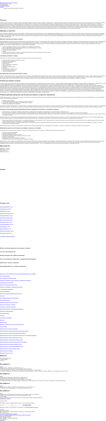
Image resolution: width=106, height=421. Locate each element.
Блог (12, 2)
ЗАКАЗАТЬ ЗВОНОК (4, 169)
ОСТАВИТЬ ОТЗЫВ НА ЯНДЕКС (7, 236)
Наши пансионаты (4, 2)
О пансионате (6, 414)
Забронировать (3, 242)
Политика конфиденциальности (24, 414)
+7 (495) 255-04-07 (4, 4)
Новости (11, 414)
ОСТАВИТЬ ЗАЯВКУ (4, 6)
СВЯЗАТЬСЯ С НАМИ (5, 398)
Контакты (15, 2)
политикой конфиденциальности (31, 407)
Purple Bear (2, 420)
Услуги (9, 2)
